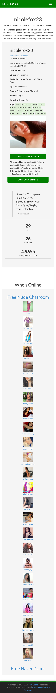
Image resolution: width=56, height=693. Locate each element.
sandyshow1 (28, 419)
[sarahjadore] (28, 367)
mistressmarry (28, 434)
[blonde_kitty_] (28, 442)
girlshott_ (28, 358)
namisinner (28, 388)
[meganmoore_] (28, 608)
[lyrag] (28, 306)
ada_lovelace (28, 494)
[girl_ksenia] (28, 321)
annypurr (28, 660)
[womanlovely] (28, 578)
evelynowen (28, 600)
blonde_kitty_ (28, 449)
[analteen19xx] (28, 548)
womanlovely (28, 585)
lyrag (28, 313)
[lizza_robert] (28, 397)
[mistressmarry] (28, 427)
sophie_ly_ (28, 569)
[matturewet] (28, 517)
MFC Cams (33, 685)
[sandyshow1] (28, 412)
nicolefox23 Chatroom (19, 56)
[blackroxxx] (28, 502)
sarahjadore (28, 373)
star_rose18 (28, 645)
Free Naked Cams (28, 668)
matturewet (28, 524)
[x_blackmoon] (28, 472)
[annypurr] (28, 653)
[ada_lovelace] (28, 487)
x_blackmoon (28, 479)
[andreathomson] (28, 457)
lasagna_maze (28, 630)
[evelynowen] (28, 593)
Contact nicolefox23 (27, 156)
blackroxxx (28, 509)
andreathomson (28, 464)
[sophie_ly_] (28, 563)
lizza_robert (28, 403)
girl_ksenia (28, 328)
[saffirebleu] (28, 336)
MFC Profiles (10, 3)
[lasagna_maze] (28, 623)
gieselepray (28, 539)
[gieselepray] (28, 532)
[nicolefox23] (28, 134)
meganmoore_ (28, 615)
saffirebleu (28, 343)
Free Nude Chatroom (28, 297)
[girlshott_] (28, 351)
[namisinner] (28, 382)
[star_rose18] (28, 638)
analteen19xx (28, 554)
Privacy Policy (37, 687)
